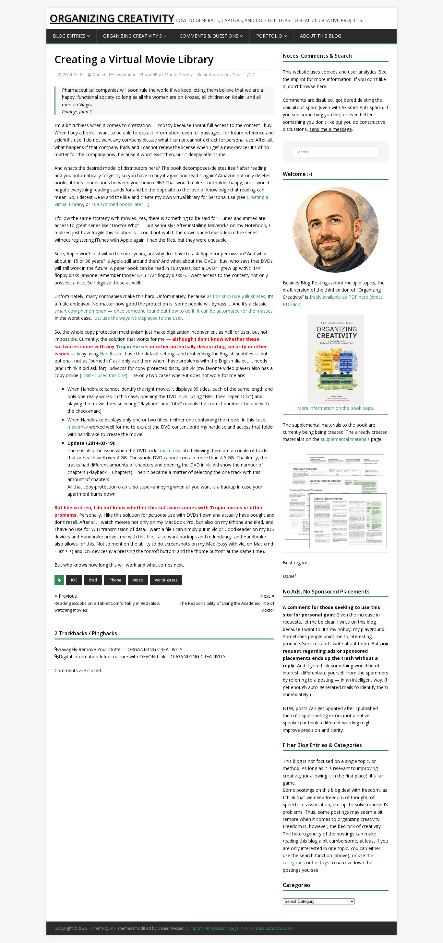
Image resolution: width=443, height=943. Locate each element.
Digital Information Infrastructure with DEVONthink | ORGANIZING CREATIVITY (142, 656)
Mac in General (180, 74)
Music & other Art (213, 74)
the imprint (294, 79)
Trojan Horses (132, 346)
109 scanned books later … (119, 204)
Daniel (98, 74)
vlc (192, 368)
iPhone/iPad (150, 74)
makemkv (77, 427)
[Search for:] (335, 151)
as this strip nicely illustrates (236, 296)
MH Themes (121, 928)
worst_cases (166, 580)
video (138, 580)
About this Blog (320, 36)
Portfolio (269, 36)
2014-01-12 (73, 74)
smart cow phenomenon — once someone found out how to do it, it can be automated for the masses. (164, 311)
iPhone (115, 580)
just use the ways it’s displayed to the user (137, 318)
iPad (93, 580)
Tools (237, 74)
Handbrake (111, 354)
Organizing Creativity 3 (132, 36)
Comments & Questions (209, 36)
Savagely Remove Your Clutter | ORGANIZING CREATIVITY (120, 649)
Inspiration (126, 74)
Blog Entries (69, 36)
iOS (74, 580)
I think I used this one (103, 375)
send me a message (330, 129)
